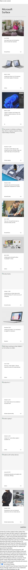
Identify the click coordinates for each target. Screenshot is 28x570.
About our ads (15, 569)
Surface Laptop (10, 531)
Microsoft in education (11, 541)
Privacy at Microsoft (5, 561)
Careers (6, 559)
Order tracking (20, 538)
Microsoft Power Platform (14, 551)
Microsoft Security (11, 549)
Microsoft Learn (15, 554)
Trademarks (23, 567)
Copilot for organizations (20, 533)
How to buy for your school (15, 544)
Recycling (9, 569)
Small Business (19, 553)
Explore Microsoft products (20, 535)
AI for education (8, 548)
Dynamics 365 (20, 549)
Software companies (17, 558)
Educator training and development (13, 545)
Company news (21, 559)
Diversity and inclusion (21, 561)
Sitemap (15, 566)
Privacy (2, 567)
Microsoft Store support (6, 538)
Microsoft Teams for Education (13, 543)
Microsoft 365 (3, 551)
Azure (24, 553)
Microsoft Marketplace (6, 558)
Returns (15, 538)
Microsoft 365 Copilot (9, 553)
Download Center (22, 536)
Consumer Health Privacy (6, 566)
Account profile (13, 536)
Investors (13, 561)
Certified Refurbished (5, 540)
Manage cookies (8, 567)
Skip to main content (5, 1)
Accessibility (3, 562)
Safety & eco (3, 569)
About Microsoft (12, 559)
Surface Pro (3, 531)
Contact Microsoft (22, 566)
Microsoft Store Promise (17, 540)
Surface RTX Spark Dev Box (7, 533)
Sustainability (10, 562)
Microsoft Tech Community (16, 556)
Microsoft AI (3, 549)
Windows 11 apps (4, 536)
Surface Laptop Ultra (19, 531)
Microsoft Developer (5, 554)
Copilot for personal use (6, 535)
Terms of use (16, 567)
